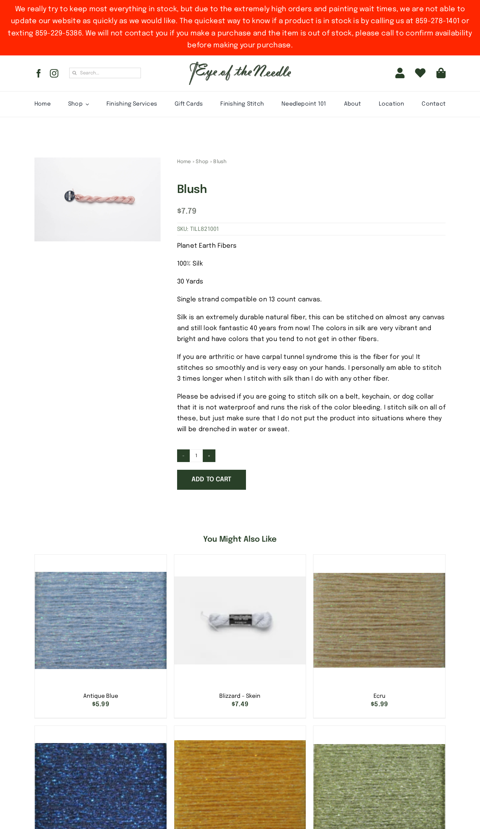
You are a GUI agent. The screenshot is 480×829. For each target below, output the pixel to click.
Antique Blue (100, 696)
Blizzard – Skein (239, 696)
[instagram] (54, 73)
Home (184, 161)
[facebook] (38, 73)
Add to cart (212, 479)
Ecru (379, 696)
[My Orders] (420, 73)
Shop (202, 161)
